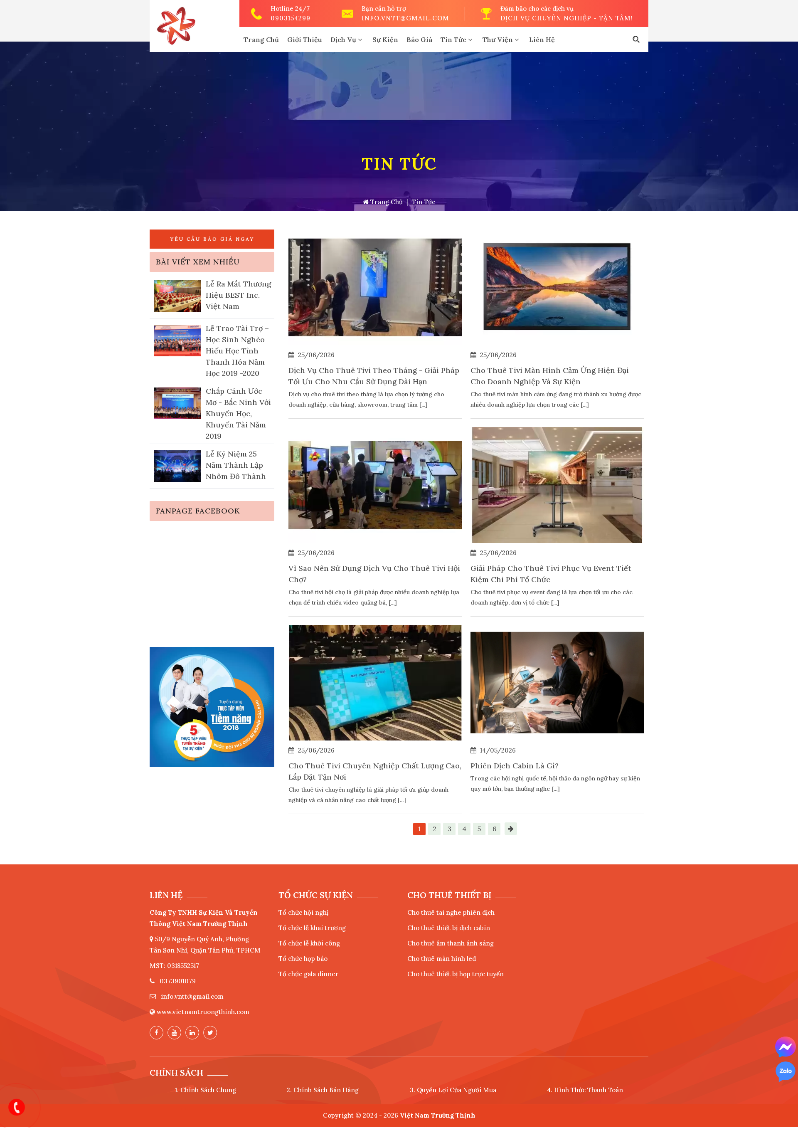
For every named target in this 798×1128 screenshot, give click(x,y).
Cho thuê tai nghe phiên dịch (451, 912)
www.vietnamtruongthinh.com (203, 1012)
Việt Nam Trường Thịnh (437, 1115)
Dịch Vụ (344, 39)
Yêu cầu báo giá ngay (212, 239)
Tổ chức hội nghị (303, 912)
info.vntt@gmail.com (405, 18)
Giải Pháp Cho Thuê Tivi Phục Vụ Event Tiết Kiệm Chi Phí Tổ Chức (550, 573)
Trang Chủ (261, 39)
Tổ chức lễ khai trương (312, 928)
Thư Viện (499, 39)
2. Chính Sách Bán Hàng (323, 1090)
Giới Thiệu (304, 39)
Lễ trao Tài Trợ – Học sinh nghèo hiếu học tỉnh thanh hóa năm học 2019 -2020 (237, 350)
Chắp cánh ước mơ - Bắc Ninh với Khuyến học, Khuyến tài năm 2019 (238, 413)
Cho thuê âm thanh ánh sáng (450, 943)
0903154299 (290, 18)
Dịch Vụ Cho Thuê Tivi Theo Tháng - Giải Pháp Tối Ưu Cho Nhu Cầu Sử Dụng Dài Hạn (373, 375)
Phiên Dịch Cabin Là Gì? (514, 765)
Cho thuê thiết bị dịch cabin (448, 928)
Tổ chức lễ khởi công (309, 943)
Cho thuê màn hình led (441, 959)
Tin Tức (454, 39)
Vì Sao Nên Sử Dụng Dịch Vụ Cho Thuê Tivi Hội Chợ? (374, 573)
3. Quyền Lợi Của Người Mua (453, 1090)
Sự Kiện (385, 39)
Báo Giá (419, 39)
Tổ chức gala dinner (308, 974)
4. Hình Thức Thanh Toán (585, 1090)
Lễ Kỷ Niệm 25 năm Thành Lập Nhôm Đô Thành (236, 465)
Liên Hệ (542, 39)
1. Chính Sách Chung (205, 1090)
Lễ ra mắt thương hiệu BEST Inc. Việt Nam (238, 295)
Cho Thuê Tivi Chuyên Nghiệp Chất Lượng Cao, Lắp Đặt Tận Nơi (374, 771)
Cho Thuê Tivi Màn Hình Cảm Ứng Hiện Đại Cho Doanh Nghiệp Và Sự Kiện (549, 375)
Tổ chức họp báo (303, 959)
